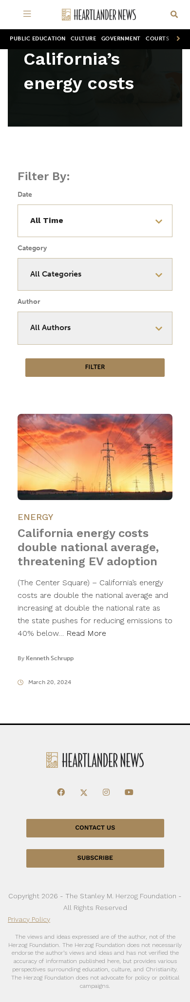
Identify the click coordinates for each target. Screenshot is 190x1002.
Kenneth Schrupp (50, 658)
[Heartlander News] (99, 15)
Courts (157, 39)
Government (121, 39)
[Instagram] (106, 793)
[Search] (174, 15)
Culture (83, 39)
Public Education (38, 39)
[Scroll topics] (176, 39)
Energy (35, 517)
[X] (84, 793)
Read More (86, 633)
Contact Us (95, 828)
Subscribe (95, 858)
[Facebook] (61, 793)
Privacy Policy (29, 919)
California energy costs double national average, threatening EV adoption (88, 547)
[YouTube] (129, 793)
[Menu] (29, 14)
